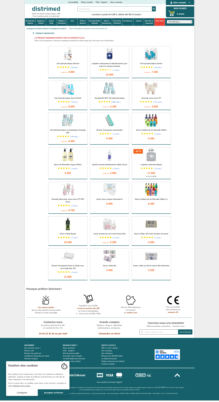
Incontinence (128, 21)
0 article (180, 14)
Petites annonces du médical (112, 361)
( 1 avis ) (116, 70)
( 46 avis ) (158, 67)
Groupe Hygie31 (115, 382)
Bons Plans (160, 21)
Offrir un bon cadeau (109, 348)
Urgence (139, 21)
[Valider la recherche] (154, 8)
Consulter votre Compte (72, 356)
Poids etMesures (83, 22)
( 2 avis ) (116, 238)
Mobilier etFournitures (62, 22)
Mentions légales (31, 359)
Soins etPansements (106, 22)
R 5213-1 (163, 387)
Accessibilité (73, 2)
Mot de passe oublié (71, 353)
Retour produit (87, 2)
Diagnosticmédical (41, 22)
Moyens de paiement (32, 353)
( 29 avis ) (74, 67)
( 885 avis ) (116, 102)
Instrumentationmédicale (94, 22)
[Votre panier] (171, 13)
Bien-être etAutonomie (149, 22)
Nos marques (106, 351)
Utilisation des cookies (72, 361)
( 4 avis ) (74, 168)
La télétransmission (109, 359)
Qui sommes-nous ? (32, 348)
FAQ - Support (101, 2)
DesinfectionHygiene (30, 22)
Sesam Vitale (51, 22)
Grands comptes (108, 364)
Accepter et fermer (53, 392)
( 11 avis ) (158, 168)
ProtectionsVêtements (117, 22)
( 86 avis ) (74, 137)
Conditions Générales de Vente (36, 356)
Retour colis (29, 351)
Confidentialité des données (74, 359)
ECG (72, 21)
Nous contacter (116, 2)
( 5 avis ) (157, 134)
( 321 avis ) (157, 102)
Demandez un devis (109, 333)
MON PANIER (180, 8)
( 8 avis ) (74, 102)
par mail (62, 333)
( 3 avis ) (74, 206)
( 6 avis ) (116, 168)
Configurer (22, 392)
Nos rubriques (107, 353)
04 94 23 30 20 (46, 333)
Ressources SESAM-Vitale (112, 356)
